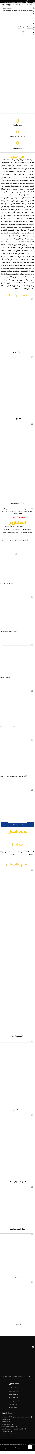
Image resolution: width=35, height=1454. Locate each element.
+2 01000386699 (20, 1)
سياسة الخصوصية (15, 1448)
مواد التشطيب (13, 1404)
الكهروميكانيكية (13, 1397)
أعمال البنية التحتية (14, 1391)
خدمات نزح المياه (13, 1394)
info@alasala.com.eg (10, 2)
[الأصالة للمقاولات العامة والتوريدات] (16, 4)
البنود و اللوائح (26, 1448)
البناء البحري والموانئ (14, 1401)
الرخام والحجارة (13, 1407)
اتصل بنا (6, 1448)
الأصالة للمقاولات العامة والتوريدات (10, 1444)
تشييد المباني (12, 1387)
